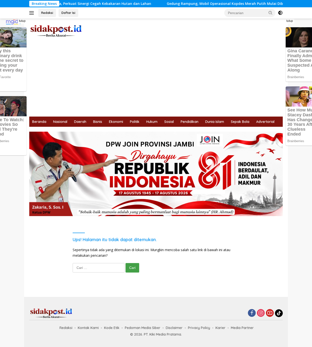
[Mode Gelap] (280, 13)
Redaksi (47, 13)
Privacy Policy (199, 328)
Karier (220, 328)
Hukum (151, 121)
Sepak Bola (240, 121)
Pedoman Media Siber (142, 328)
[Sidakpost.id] (56, 30)
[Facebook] (252, 313)
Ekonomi (116, 121)
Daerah (80, 121)
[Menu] (32, 13)
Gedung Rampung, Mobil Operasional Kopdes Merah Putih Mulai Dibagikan (217, 3)
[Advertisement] (156, 80)
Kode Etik (111, 328)
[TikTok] (279, 313)
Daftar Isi (68, 13)
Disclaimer (174, 328)
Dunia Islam (214, 121)
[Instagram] (261, 313)
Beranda (39, 121)
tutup (22, 21)
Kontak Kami (88, 328)
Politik (134, 121)
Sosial (169, 121)
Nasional (60, 121)
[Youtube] (270, 313)
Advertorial (265, 121)
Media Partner (242, 328)
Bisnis (97, 121)
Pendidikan (189, 121)
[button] (270, 13)
